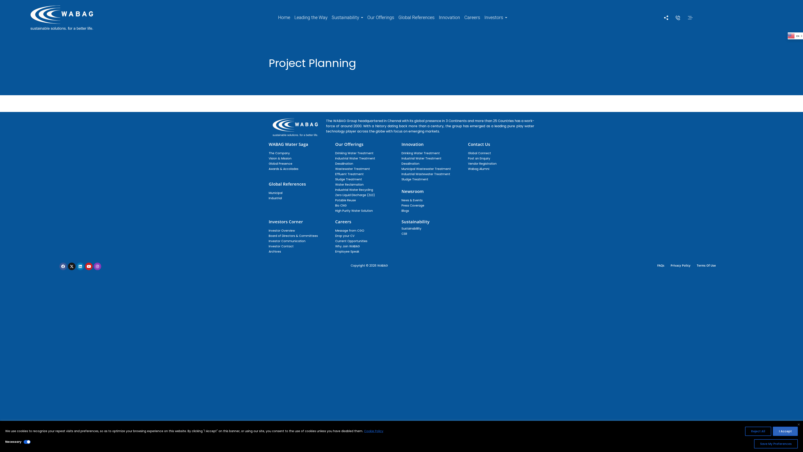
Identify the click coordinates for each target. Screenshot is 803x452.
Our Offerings (380, 17)
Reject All (758, 431)
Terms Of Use (706, 265)
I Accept (785, 431)
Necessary (13, 442)
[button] (347, 17)
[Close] (798, 424)
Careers (472, 17)
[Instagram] (97, 266)
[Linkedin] (80, 266)
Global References (416, 17)
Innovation (449, 17)
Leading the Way (310, 17)
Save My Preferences (776, 444)
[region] (401, 436)
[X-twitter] (71, 266)
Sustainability (345, 17)
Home (284, 17)
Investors (493, 17)
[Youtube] (89, 266)
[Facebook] (63, 266)
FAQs (660, 265)
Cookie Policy (373, 431)
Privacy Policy (680, 265)
